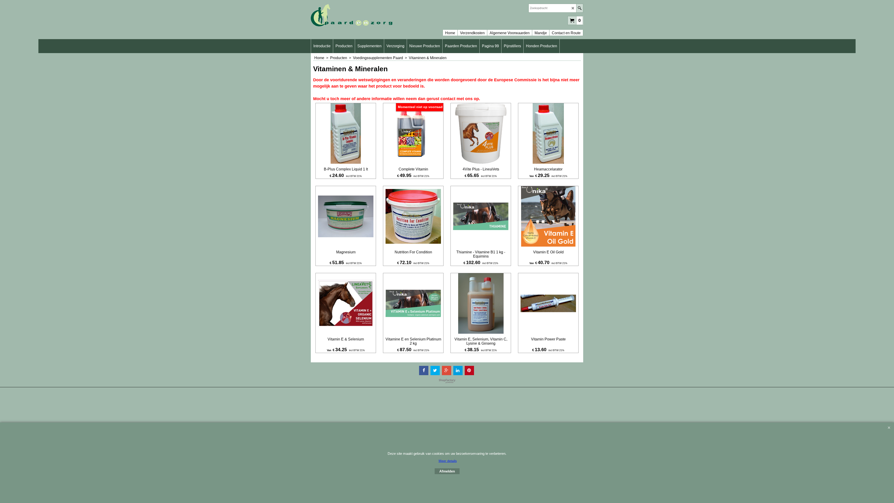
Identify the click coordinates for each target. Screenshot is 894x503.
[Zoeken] (579, 8)
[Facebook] (423, 370)
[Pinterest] (469, 370)
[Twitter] (435, 370)
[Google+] (446, 370)
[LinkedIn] (458, 370)
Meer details (448, 461)
